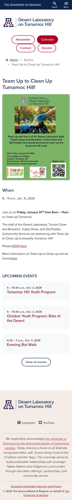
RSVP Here (19, 246)
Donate (47, 48)
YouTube (49, 423)
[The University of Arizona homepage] (22, 5)
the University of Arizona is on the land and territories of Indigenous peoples (36, 443)
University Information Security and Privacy (36, 486)
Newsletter (23, 40)
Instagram (28, 423)
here (13, 258)
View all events (36, 362)
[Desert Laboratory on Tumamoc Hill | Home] (36, 22)
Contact (25, 48)
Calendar (47, 40)
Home (14, 60)
